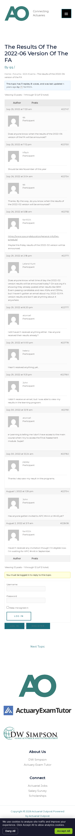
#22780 (64, 374)
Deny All (10, 830)
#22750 (65, 144)
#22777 (65, 307)
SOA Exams (29, 74)
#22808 (64, 523)
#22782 (65, 453)
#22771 (65, 255)
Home (8, 74)
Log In (18, 616)
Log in (14, 626)
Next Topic (37, 646)
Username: (12, 584)
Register (38, 626)
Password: (12, 596)
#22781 (65, 409)
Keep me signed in (18, 607)
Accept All (63, 830)
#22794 (65, 491)
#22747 (65, 109)
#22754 (65, 176)
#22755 (65, 211)
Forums (17, 74)
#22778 (65, 342)
